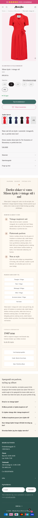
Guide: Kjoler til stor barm (19, 358)
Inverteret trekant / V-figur (19, 297)
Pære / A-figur (19, 284)
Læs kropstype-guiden (19, 352)
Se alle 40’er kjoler (9, 342)
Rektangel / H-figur (19, 288)
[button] (19, 107)
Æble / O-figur (19, 292)
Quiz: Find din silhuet (19, 364)
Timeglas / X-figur (19, 279)
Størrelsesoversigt (29, 80)
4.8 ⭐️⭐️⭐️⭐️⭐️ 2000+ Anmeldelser (19, 2)
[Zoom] (35, 58)
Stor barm (19, 301)
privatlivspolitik (10, 497)
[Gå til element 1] (17, 58)
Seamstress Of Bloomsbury (12, 66)
